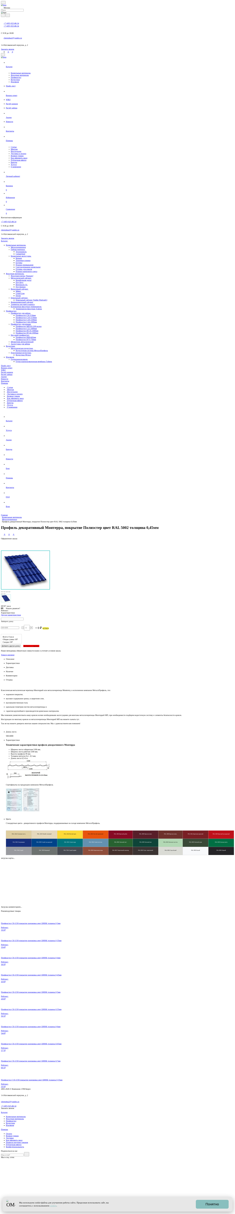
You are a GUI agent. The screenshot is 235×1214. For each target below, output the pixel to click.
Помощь (4, 383)
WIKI (3, 370)
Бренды (14, 162)
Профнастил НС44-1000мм (27, 333)
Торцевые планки (23, 260)
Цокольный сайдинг (19, 298)
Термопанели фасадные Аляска (29, 309)
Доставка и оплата (18, 154)
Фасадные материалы (20, 75)
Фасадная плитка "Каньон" (22, 276)
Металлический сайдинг (21, 278)
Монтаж (14, 149)
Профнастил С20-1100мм (26, 320)
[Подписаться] (26, 1154)
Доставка (10, 1138)
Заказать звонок (7, 49)
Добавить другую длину (11, 646)
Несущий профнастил (20, 335)
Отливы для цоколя (24, 269)
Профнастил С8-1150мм (26, 315)
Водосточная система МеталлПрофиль (32, 351)
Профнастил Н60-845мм (26, 337)
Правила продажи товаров (17, 1142)
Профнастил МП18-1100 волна (28, 326)
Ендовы (19, 263)
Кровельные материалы (21, 73)
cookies (53, 1205)
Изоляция (15, 82)
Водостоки (15, 80)
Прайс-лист (6, 366)
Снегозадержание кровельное (28, 267)
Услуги (14, 165)
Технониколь (21, 252)
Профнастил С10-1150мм (26, 318)
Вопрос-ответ (6, 368)
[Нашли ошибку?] (117, 1212)
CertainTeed (20, 254)
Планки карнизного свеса (26, 271)
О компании (16, 167)
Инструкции (16, 151)
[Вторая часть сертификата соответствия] (31, 811)
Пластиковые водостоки (21, 353)
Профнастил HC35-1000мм (27, 331)
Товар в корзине (7, 655)
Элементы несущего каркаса (23, 304)
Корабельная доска (23, 280)
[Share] (4, 591)
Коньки (19, 258)
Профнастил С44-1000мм (26, 322)
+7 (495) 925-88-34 (11, 23)
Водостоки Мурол (23, 355)
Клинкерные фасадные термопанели (26, 307)
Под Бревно (21, 287)
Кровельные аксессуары (21, 256)
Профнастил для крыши (21, 324)
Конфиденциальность (15, 1147)
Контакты (5, 381)
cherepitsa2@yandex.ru (13, 38)
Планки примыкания (24, 265)
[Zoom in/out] (9, 591)
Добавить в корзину (31, 646)
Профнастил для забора (21, 313)
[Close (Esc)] (2, 591)
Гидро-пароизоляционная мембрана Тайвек (34, 361)
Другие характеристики (11, 615)
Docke (18, 296)
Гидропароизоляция (19, 359)
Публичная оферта (18, 160)
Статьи (14, 147)
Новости (4, 379)
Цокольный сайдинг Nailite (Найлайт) (31, 300)
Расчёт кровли (7, 372)
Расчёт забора (6, 374)
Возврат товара (17, 156)
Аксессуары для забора (20, 344)
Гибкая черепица (18, 249)
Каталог (4, 241)
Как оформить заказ (19, 158)
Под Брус (20, 282)
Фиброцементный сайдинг (22, 302)
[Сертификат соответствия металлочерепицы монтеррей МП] (14, 811)
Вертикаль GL (22, 285)
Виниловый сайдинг (20, 289)
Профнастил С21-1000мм (26, 329)
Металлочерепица (18, 247)
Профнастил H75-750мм (26, 340)
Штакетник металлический (22, 342)
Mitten (18, 291)
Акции (4, 377)
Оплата (9, 1134)
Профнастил (16, 77)
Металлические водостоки (22, 348)
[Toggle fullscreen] (7, 591)
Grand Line (20, 293)
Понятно (212, 1204)
